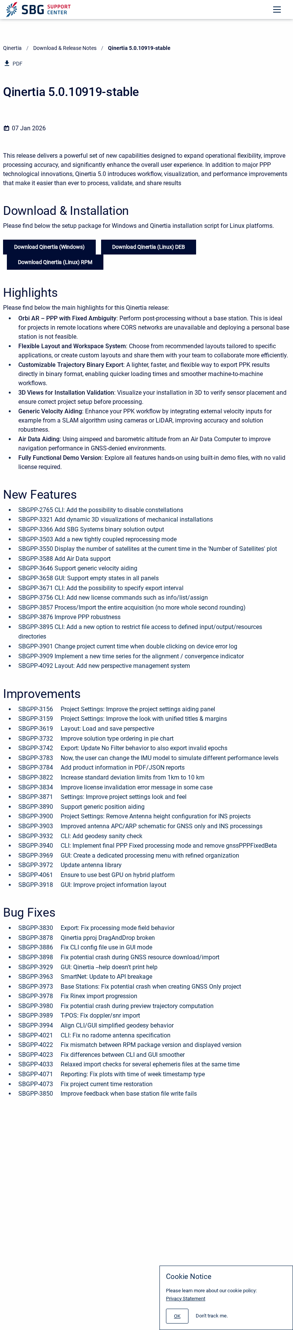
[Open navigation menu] (277, 9)
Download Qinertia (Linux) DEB (148, 247)
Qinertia (12, 48)
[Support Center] (38, 9)
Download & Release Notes (65, 48)
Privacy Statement (185, 1298)
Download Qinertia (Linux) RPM (55, 262)
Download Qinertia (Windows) (49, 247)
